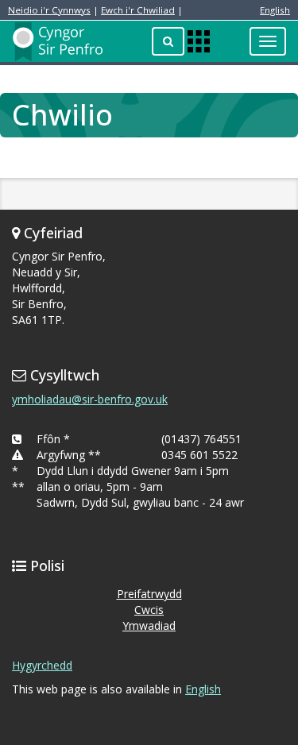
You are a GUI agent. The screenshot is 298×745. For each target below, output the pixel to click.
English (275, 10)
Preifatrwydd (149, 593)
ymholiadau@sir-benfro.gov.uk (90, 399)
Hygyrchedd (42, 665)
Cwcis (149, 609)
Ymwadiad (149, 625)
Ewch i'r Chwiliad (138, 10)
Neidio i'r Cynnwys (49, 10)
